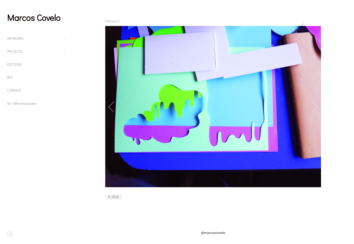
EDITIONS (14, 64)
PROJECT (112, 21)
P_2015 (113, 197)
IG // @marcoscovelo (21, 103)
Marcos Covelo (34, 17)
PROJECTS (14, 51)
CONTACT (14, 90)
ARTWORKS (15, 38)
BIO (10, 77)
